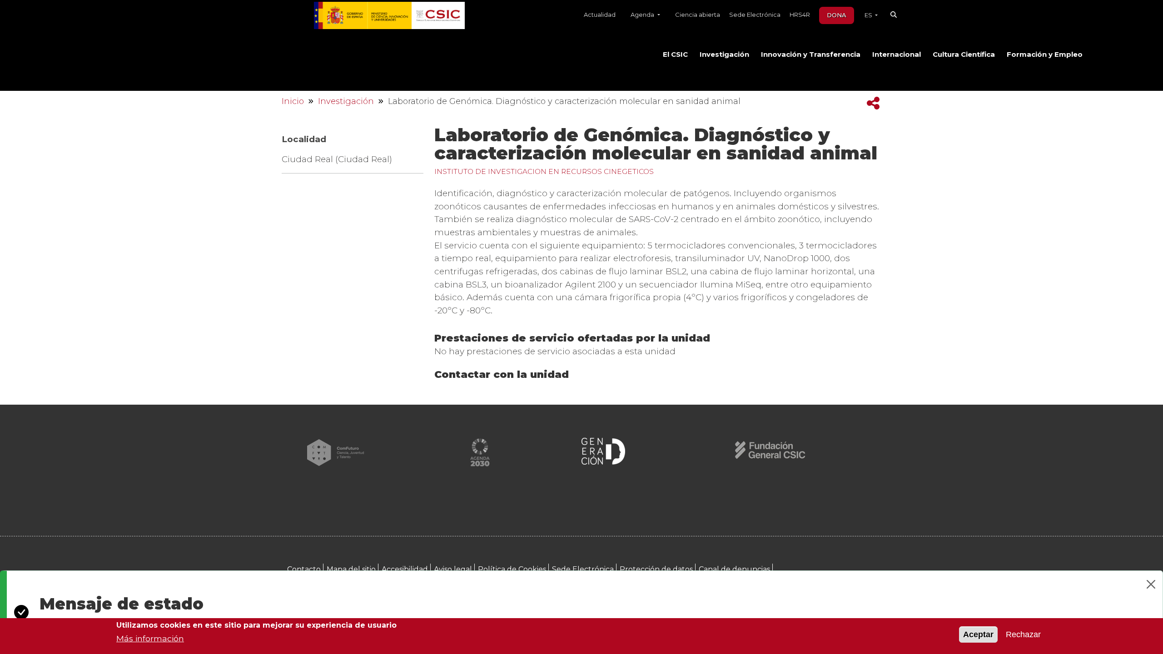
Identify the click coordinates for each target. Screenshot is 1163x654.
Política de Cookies (512, 569)
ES (869, 15)
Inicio (293, 101)
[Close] (1151, 584)
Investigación (724, 54)
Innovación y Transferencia (810, 54)
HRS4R (800, 14)
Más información (150, 638)
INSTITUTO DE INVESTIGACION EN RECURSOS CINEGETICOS (544, 171)
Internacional (896, 54)
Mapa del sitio (351, 569)
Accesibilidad (405, 569)
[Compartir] (873, 103)
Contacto (304, 569)
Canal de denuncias (734, 569)
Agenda (643, 14)
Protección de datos (656, 569)
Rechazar (1023, 634)
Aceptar (978, 634)
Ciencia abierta (697, 14)
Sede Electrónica (754, 14)
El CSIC (675, 54)
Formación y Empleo (1045, 54)
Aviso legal (453, 569)
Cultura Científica (964, 54)
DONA (836, 15)
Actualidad (600, 14)
